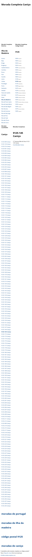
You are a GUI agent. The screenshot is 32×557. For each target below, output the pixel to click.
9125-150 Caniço (6, 309)
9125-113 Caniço (6, 201)
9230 (16, 90)
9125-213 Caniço (6, 281)
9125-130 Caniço (6, 240)
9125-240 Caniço (6, 478)
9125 (16, 81)
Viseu (2, 97)
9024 (16, 65)
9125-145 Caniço (6, 332)
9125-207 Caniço (6, 409)
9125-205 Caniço (6, 405)
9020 (16, 63)
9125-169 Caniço (6, 283)
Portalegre (4, 83)
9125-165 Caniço (6, 302)
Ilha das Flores (5, 120)
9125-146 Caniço (6, 329)
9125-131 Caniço (6, 242)
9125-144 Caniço (6, 297)
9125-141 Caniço (6, 293)
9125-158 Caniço (6, 258)
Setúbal (3, 90)
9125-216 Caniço (6, 146)
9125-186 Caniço (6, 366)
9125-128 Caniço (6, 235)
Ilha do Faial (4, 118)
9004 (16, 61)
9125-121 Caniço (6, 219)
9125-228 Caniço (6, 455)
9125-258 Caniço (6, 503)
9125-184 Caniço (6, 361)
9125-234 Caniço (6, 467)
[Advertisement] (16, 25)
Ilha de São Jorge (5, 113)
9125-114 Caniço (6, 203)
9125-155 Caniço (6, 286)
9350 (16, 104)
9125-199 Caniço (6, 396)
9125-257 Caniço (6, 501)
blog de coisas (8, 553)
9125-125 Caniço (6, 229)
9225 (16, 88)
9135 (16, 83)
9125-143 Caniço (6, 288)
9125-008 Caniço (6, 171)
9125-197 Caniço (6, 391)
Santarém (4, 88)
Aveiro (3, 58)
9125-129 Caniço (6, 238)
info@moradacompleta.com (8, 555)
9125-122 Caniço (6, 222)
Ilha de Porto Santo (6, 102)
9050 (16, 70)
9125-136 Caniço (6, 249)
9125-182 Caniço (6, 357)
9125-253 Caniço (6, 167)
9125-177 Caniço (6, 345)
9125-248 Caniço (6, 492)
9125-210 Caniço (6, 416)
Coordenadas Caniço (18, 145)
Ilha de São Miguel (6, 106)
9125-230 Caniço (6, 457)
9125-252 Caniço (6, 162)
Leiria (2, 79)
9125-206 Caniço (6, 407)
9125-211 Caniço (6, 419)
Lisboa (3, 81)
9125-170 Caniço (6, 274)
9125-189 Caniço (6, 373)
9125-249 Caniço (6, 494)
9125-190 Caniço (6, 375)
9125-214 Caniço (6, 425)
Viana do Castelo (5, 93)
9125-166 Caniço (6, 304)
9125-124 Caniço (6, 226)
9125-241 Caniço (6, 480)
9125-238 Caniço (6, 474)
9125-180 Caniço (6, 352)
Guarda (3, 77)
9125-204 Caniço (6, 403)
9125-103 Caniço (6, 180)
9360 (16, 106)
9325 (16, 102)
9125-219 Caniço (6, 437)
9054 (16, 72)
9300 (16, 97)
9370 (16, 109)
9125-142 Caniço (6, 290)
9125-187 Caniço (6, 368)
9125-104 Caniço (6, 183)
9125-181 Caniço (6, 354)
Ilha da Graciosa (5, 111)
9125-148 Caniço (6, 325)
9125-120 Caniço (6, 217)
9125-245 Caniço (6, 485)
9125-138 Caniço (6, 254)
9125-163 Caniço (6, 270)
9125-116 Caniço (6, 208)
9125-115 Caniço (6, 206)
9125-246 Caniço (6, 487)
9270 (16, 95)
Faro (2, 74)
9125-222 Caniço (6, 441)
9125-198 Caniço (6, 393)
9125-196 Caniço (6, 389)
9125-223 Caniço (6, 444)
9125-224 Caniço (6, 446)
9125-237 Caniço (6, 471)
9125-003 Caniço (6, 153)
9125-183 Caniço (6, 359)
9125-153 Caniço (6, 313)
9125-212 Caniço (6, 421)
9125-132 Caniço (6, 245)
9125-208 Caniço (6, 412)
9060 (16, 74)
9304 (16, 99)
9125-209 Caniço (6, 414)
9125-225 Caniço (6, 448)
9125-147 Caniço (6, 327)
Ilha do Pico (4, 115)
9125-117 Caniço (6, 210)
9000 (16, 58)
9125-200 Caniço (6, 398)
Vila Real (3, 95)
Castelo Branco (5, 67)
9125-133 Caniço (6, 247)
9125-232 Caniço (6, 462)
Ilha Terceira (4, 109)
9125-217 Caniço (6, 430)
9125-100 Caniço (6, 174)
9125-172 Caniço (6, 334)
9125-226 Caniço (6, 451)
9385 (16, 111)
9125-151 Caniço (6, 322)
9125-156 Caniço (6, 277)
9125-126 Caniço (6, 231)
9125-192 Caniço (6, 380)
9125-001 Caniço (6, 148)
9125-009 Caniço (6, 142)
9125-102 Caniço (6, 178)
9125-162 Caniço (6, 267)
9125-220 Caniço (6, 435)
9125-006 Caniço (6, 160)
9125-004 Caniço (6, 155)
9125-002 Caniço (6, 151)
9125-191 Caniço (6, 377)
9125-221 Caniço (6, 439)
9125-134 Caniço (6, 144)
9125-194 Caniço (6, 384)
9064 (16, 77)
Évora (2, 72)
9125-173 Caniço (6, 336)
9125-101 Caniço (6, 176)
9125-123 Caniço (6, 224)
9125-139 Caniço (6, 295)
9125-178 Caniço (6, 348)
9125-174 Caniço (6, 338)
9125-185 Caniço (6, 364)
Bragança (3, 65)
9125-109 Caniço (6, 192)
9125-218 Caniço (6, 432)
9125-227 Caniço (6, 453)
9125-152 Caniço (6, 316)
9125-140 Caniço (6, 318)
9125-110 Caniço (6, 194)
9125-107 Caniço (6, 187)
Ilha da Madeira (6, 99)
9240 (16, 93)
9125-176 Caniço (6, 343)
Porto (2, 86)
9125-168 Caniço (6, 272)
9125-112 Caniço (6, 199)
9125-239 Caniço (6, 476)
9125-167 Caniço (6, 306)
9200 (16, 86)
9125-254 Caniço (6, 164)
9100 (16, 79)
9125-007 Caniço (6, 169)
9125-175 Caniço (6, 341)
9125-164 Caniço (6, 300)
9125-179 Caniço (6, 350)
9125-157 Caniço (6, 261)
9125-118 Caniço (6, 213)
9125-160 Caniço (6, 265)
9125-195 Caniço (6, 387)
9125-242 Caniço (6, 256)
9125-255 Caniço (6, 506)
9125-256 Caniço (6, 499)
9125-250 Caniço (6, 496)
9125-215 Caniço (6, 428)
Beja (2, 61)
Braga (3, 63)
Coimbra (3, 70)
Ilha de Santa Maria (6, 104)
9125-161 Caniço (6, 279)
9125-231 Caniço (6, 460)
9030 (16, 67)
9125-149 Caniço (6, 311)
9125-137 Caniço (6, 251)
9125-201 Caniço (6, 400)
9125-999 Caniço (6, 423)
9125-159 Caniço (6, 263)
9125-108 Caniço (6, 190)
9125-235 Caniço (6, 469)
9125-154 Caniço (6, 320)
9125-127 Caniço (6, 233)
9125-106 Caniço (6, 185)
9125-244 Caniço (6, 483)
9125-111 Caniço (6, 196)
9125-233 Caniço (6, 464)
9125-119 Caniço (6, 215)
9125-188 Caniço (6, 370)
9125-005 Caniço (6, 158)
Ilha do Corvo (5, 122)
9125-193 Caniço (6, 382)
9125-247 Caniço (6, 490)
